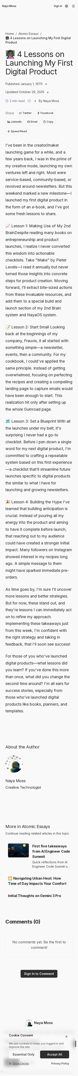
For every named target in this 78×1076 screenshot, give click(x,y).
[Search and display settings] (66, 6)
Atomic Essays (28, 33)
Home (9, 33)
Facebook (47, 113)
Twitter (27, 113)
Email (34, 121)
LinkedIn (16, 121)
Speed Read (19, 131)
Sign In (58, 6)
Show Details (20, 1063)
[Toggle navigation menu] (73, 6)
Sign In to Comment (39, 974)
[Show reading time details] (29, 100)
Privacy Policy (60, 1063)
